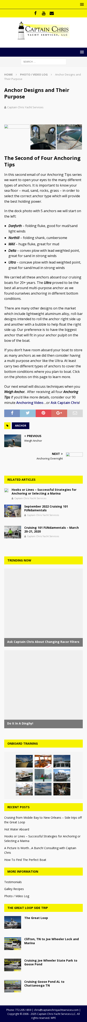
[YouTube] (43, 13)
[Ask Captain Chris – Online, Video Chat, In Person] (24, 775)
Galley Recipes (14, 889)
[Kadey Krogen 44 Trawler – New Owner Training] (61, 761)
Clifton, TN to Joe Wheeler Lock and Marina (51, 941)
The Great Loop (36, 918)
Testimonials (13, 882)
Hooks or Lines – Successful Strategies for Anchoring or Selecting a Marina (44, 491)
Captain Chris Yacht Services (25, 107)
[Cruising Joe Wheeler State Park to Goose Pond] (12, 965)
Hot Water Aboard (16, 829)
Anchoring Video (29, 402)
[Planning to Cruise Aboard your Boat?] (24, 761)
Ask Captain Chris (65, 402)
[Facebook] (35, 13)
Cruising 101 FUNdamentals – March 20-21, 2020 (51, 529)
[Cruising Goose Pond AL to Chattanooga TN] (12, 986)
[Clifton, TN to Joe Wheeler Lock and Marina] (12, 943)
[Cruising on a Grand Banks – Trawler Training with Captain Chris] (24, 789)
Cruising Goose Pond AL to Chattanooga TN (44, 983)
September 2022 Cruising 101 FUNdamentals (46, 508)
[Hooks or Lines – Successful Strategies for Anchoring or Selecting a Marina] (6, 490)
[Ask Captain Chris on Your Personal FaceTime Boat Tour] (61, 789)
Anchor (20, 425)
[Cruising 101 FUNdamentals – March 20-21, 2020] (12, 532)
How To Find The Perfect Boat (25, 860)
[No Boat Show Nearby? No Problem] (43, 761)
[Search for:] (43, 61)
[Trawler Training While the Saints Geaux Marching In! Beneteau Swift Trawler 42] (43, 789)
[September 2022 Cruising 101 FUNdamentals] (12, 511)
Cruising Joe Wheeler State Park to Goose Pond (50, 962)
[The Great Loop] (12, 922)
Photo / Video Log (16, 896)
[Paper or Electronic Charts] (43, 775)
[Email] (52, 13)
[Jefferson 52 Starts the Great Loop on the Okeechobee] (61, 775)
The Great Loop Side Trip (27, 908)
